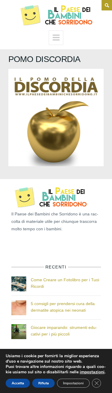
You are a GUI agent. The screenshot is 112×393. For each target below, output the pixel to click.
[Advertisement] (41, 246)
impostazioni (92, 372)
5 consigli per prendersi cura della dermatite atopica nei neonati (63, 307)
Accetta (18, 383)
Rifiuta (43, 383)
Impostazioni (73, 383)
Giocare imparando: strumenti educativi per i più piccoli (64, 330)
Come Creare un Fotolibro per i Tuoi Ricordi (65, 283)
